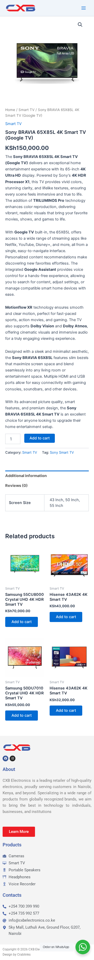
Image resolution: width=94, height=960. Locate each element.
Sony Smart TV (62, 452)
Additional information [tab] (26, 475)
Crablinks (24, 954)
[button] (80, 24)
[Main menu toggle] (83, 8)
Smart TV (26, 110)
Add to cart (40, 438)
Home (10, 110)
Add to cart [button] (21, 621)
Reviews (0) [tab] (16, 485)
